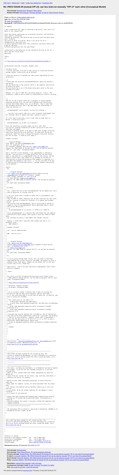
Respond (30, 10)
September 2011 (47, 3)
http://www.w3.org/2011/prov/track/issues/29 (24, 282)
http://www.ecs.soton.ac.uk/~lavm (40, 442)
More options (38, 10)
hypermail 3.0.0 (27, 470)
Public (23, 3)
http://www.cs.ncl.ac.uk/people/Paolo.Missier (22, 344)
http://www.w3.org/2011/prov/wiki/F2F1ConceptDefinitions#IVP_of (29, 61)
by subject (44, 465)
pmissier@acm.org (45, 341)
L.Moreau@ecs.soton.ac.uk (25, 17)
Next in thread (53, 12)
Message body (21, 10)
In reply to (45, 12)
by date (31, 465)
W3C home (6, 3)
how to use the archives (18, 467)
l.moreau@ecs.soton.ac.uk (42, 440)
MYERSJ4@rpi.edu (28, 143)
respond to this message (23, 463)
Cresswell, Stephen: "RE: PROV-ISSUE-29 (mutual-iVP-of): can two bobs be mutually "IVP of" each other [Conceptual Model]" (53, 456)
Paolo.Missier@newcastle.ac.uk (28, 341)
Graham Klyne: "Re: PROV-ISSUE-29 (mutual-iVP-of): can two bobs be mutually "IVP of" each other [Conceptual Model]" (57, 454)
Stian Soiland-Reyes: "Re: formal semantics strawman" (34, 452)
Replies (61, 12)
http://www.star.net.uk (15, 358)
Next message (24, 12)
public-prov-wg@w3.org (33, 3)
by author (51, 465)
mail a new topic (37, 463)
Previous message (35, 12)
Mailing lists (15, 3)
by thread (37, 465)
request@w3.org (12, 175)
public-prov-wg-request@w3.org (21, 173)
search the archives (32, 467)
